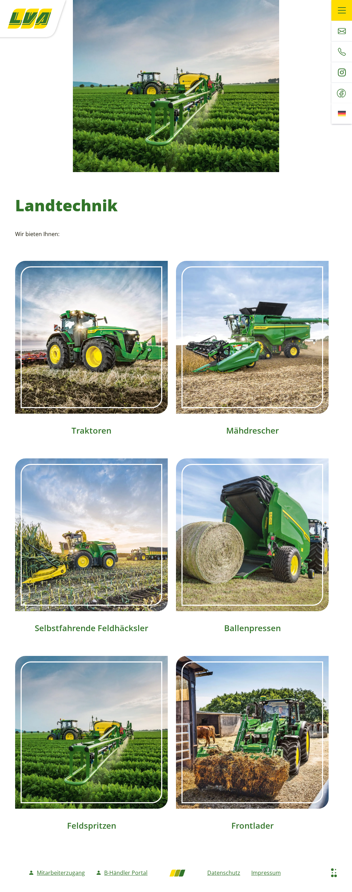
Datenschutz (223, 873)
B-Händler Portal (125, 873)
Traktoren (91, 430)
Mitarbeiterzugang (61, 873)
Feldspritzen (91, 825)
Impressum (266, 873)
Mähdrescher (252, 430)
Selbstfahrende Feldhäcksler (91, 628)
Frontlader (252, 825)
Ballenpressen (252, 628)
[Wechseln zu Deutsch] (341, 113)
